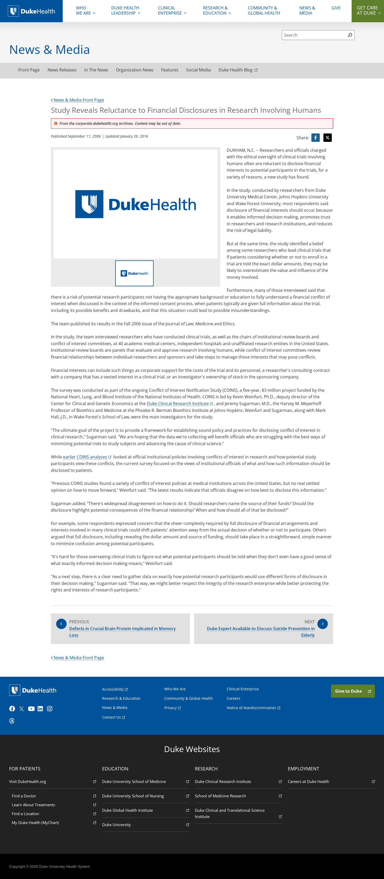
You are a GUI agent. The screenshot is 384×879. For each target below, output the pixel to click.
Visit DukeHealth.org (27, 781)
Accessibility (113, 689)
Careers (233, 698)
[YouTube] (32, 709)
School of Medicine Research (220, 795)
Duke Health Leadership (125, 10)
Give (336, 8)
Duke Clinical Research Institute (178, 403)
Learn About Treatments (33, 804)
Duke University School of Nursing (133, 795)
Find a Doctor (24, 795)
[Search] (349, 35)
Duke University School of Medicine (134, 781)
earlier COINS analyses (85, 457)
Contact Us (111, 717)
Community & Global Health (264, 10)
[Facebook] (13, 709)
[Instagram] (51, 709)
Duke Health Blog (236, 70)
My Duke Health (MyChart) (35, 822)
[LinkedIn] (42, 709)
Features (169, 70)
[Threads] (13, 721)
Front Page (29, 70)
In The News (96, 70)
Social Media (198, 70)
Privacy (170, 707)
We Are (83, 10)
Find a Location (25, 813)
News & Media (307, 10)
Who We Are (175, 688)
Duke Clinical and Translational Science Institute (230, 813)
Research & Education (215, 10)
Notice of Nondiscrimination (251, 707)
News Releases (62, 70)
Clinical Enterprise (170, 10)
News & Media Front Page (79, 100)
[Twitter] (23, 709)
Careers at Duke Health (308, 781)
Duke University (116, 824)
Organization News (134, 70)
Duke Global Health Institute (127, 810)
